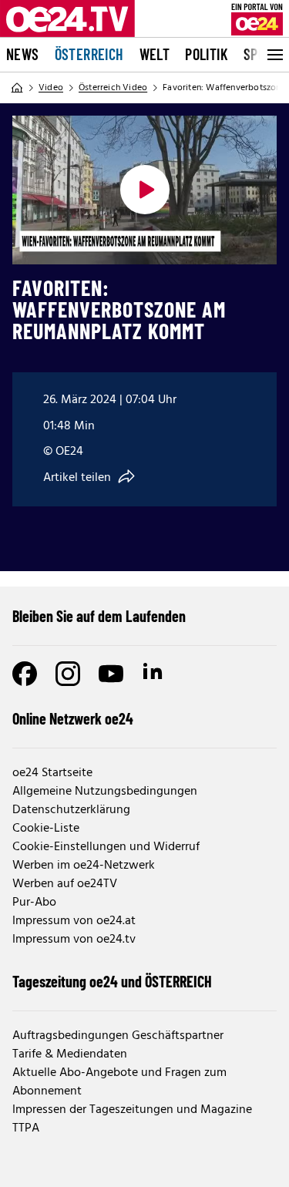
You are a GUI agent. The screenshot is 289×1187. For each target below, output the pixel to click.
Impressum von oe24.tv (74, 940)
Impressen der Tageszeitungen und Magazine (132, 1110)
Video (51, 88)
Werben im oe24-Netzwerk (83, 866)
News (22, 54)
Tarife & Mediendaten (69, 1054)
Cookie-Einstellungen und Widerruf (106, 847)
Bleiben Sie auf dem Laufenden (99, 616)
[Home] (17, 88)
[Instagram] (67, 673)
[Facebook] (24, 673)
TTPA (25, 1128)
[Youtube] (111, 673)
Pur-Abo (34, 903)
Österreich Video (113, 88)
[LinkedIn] (154, 673)
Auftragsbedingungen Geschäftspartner (117, 1036)
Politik (206, 54)
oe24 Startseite (52, 773)
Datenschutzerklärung (71, 810)
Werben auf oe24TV (64, 884)
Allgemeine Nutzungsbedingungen (104, 792)
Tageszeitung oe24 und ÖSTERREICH (112, 981)
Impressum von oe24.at (74, 921)
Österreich (89, 54)
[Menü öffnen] (273, 54)
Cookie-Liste (45, 829)
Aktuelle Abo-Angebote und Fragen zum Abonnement (119, 1082)
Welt (154, 54)
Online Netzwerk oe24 (72, 718)
